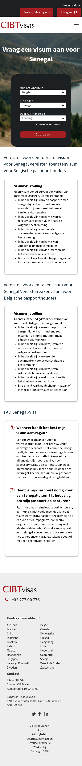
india (43, 646)
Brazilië (11, 629)
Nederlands (70, 6)
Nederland (46, 651)
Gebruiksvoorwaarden (40, 739)
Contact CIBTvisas (18, 685)
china (10, 634)
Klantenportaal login (35, 12)
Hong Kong (47, 642)
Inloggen (66, 12)
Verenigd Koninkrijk (18, 664)
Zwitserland (47, 668)
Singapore (13, 659)
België (44, 625)
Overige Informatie (39, 743)
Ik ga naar (26, 100)
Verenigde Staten (50, 664)
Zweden (12, 668)
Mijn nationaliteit (31, 87)
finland (44, 638)
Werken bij (39, 747)
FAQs (39, 730)
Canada (44, 629)
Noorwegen (14, 655)
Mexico (11, 651)
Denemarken (47, 634)
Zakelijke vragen (39, 726)
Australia (12, 625)
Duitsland (12, 638)
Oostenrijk (46, 655)
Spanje (44, 659)
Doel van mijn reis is (33, 113)
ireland (11, 646)
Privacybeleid (39, 734)
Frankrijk (12, 642)
